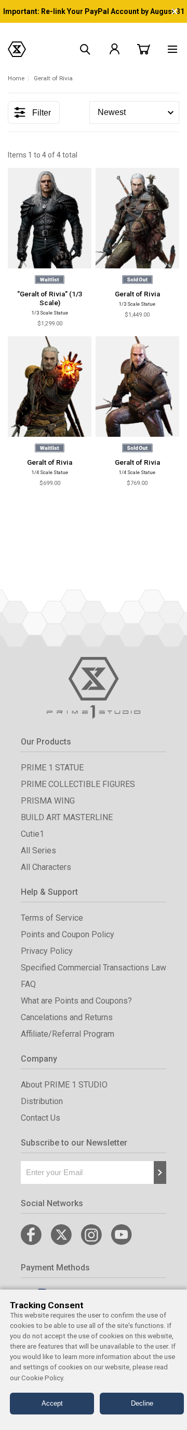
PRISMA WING (48, 801)
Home (16, 78)
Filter (41, 112)
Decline (142, 1403)
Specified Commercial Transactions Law (93, 968)
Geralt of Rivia (137, 294)
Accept (52, 1403)
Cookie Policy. (43, 1378)
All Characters (46, 867)
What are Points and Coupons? (76, 1001)
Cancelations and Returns (67, 1017)
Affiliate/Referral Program (67, 1034)
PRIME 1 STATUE (52, 768)
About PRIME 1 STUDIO (64, 1085)
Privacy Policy (47, 951)
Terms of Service (52, 918)
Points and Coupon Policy (67, 934)
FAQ (28, 984)
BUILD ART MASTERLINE (67, 817)
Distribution (42, 1101)
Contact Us (40, 1118)
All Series (38, 850)
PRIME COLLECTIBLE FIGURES (78, 784)
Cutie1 (32, 834)
